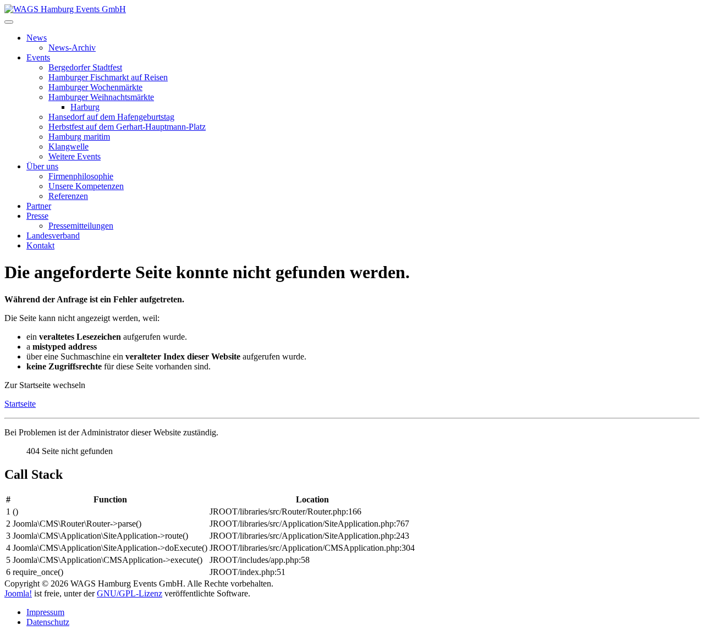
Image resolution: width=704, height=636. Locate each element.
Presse (37, 215)
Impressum (45, 612)
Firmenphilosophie (80, 176)
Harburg (85, 107)
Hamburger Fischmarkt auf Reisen (108, 77)
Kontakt (40, 245)
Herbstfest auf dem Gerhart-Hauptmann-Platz (127, 126)
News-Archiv (72, 47)
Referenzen (68, 196)
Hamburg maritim (79, 136)
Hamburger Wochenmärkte (95, 87)
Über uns (42, 166)
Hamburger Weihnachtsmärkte (101, 97)
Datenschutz (47, 622)
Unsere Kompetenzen (86, 186)
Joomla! (18, 593)
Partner (38, 206)
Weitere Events (74, 156)
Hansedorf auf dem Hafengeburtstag (111, 116)
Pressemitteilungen (80, 225)
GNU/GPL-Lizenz (129, 593)
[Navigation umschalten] (8, 22)
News (36, 37)
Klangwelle (68, 146)
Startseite (20, 403)
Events (38, 57)
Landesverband (53, 235)
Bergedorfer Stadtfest (85, 67)
